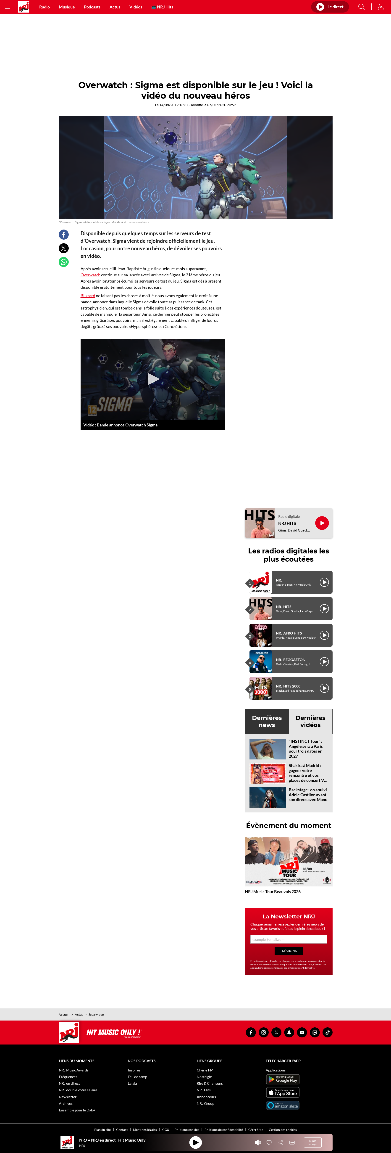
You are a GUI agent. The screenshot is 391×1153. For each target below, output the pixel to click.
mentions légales (274, 967)
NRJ (279, 580)
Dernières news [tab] (267, 721)
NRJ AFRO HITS (289, 633)
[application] (153, 379)
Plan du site (102, 1130)
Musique (67, 6)
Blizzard (88, 295)
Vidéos (135, 6)
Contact (122, 1130)
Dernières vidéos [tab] (310, 721)
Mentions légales (145, 1130)
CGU (165, 1130)
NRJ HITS (287, 523)
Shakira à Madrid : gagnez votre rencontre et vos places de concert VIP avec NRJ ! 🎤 (308, 775)
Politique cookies (187, 1130)
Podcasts (92, 6)
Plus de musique (313, 1142)
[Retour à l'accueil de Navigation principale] (23, 7)
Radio (44, 6)
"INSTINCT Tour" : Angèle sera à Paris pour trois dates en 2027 (306, 749)
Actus (115, 6)
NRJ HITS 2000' (288, 686)
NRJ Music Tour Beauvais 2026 (273, 891)
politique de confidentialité (300, 967)
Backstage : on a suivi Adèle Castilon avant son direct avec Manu (308, 794)
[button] (152, 379)
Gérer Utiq (255, 1130)
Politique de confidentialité (224, 1130)
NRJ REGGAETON (290, 659)
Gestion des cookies (283, 1130)
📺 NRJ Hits (162, 6)
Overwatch (90, 274)
